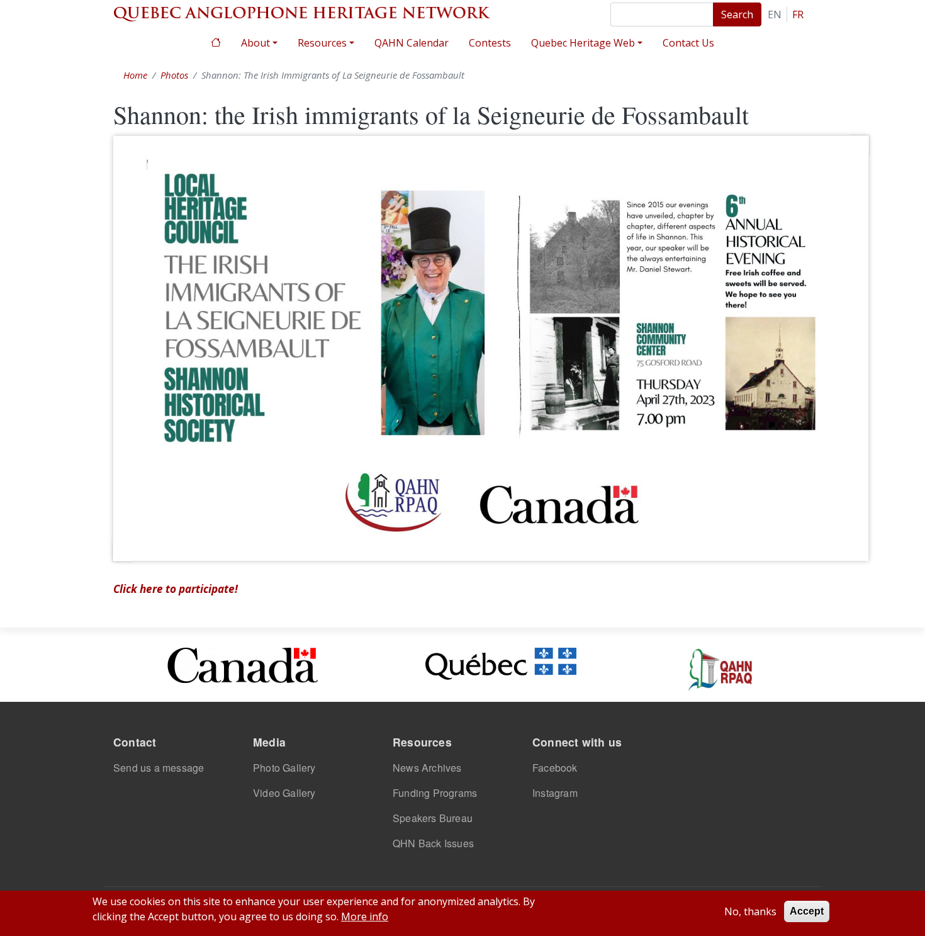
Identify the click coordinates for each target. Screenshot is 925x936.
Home (216, 41)
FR (798, 14)
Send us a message (158, 767)
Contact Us (688, 43)
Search (737, 14)
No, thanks (750, 911)
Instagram (555, 793)
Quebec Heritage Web (583, 43)
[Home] (302, 12)
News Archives (427, 767)
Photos (174, 75)
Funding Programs (435, 793)
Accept (807, 911)
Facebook (555, 767)
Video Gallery (284, 793)
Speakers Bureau (433, 818)
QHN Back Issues (433, 843)
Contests (490, 43)
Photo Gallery (284, 767)
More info (364, 916)
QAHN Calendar (411, 43)
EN (775, 14)
